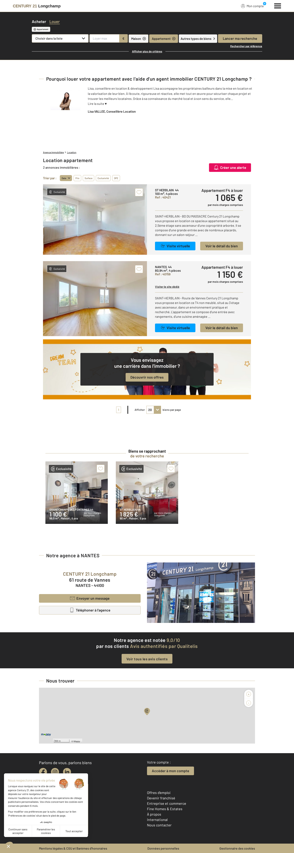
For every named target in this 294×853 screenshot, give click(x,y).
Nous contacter (159, 825)
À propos (154, 814)
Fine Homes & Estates (164, 809)
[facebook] (43, 772)
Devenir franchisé (161, 798)
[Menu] (277, 5)
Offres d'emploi (159, 792)
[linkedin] (67, 772)
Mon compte (255, 6)
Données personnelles (163, 848)
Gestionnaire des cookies (237, 848)
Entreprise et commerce (166, 803)
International (157, 819)
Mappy (77, 741)
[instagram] (55, 772)
